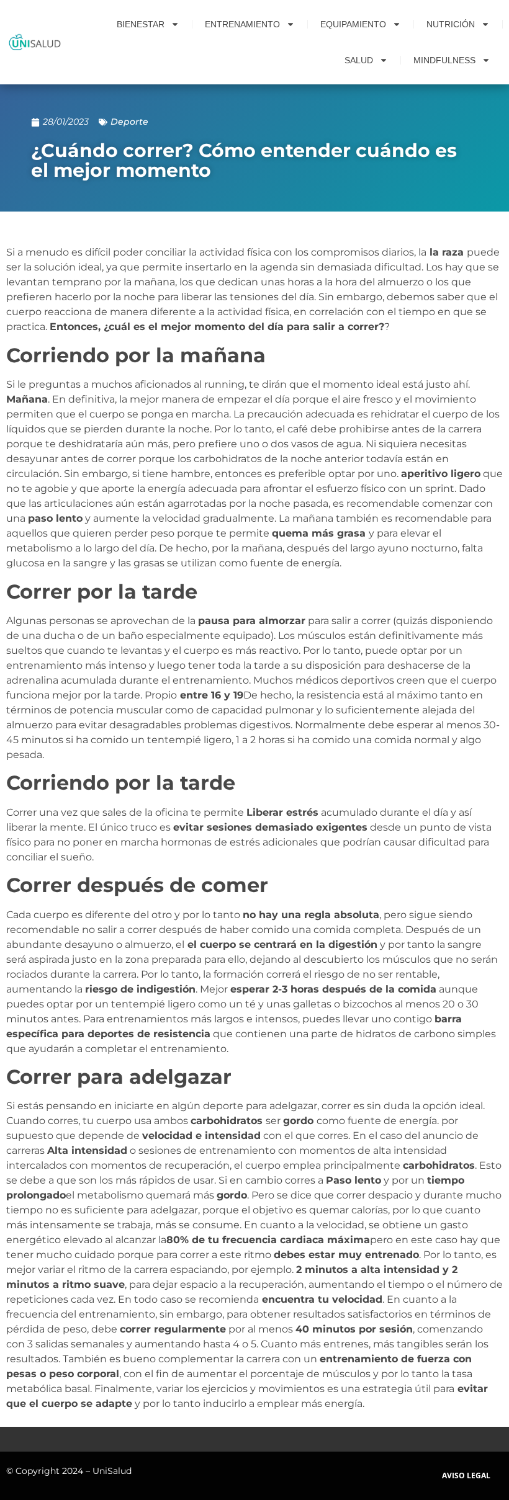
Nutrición (450, 24)
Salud (359, 60)
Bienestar (140, 24)
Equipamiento (353, 24)
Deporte (129, 121)
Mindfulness (444, 60)
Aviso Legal (466, 1475)
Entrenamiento (242, 24)
